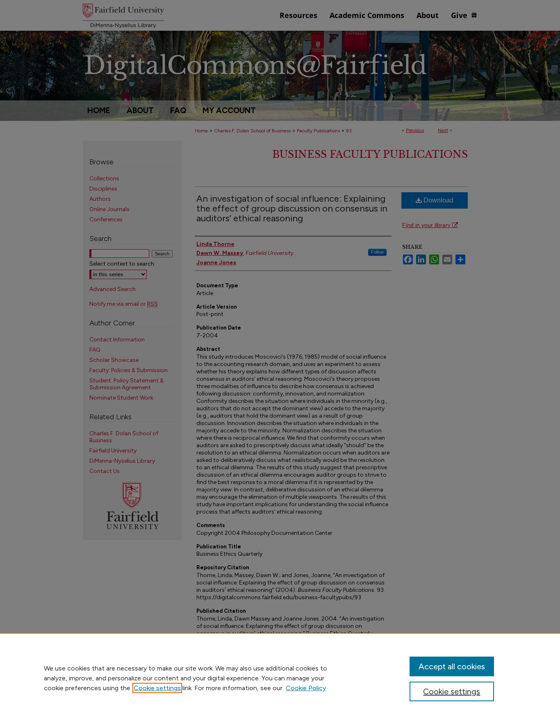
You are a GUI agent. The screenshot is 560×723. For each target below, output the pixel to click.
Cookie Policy (306, 688)
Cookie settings (157, 688)
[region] (280, 678)
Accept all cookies (452, 666)
